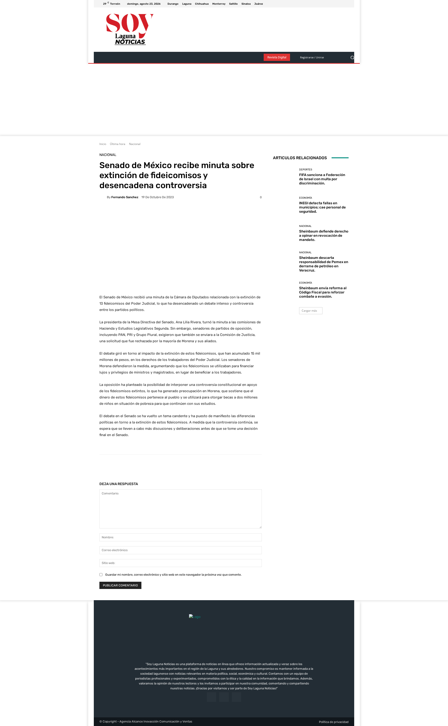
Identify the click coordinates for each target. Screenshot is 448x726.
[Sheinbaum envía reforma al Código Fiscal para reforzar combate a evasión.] (284, 290)
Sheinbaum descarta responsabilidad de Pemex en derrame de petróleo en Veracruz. (323, 264)
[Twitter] (346, 4)
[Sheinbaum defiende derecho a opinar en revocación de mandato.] (284, 233)
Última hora (117, 144)
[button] (352, 57)
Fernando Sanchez (124, 197)
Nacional (134, 144)
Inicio (102, 144)
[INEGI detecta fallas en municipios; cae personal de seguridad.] (284, 205)
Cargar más (309, 311)
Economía (305, 198)
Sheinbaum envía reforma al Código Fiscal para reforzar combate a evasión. (322, 292)
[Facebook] (334, 4)
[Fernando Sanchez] (103, 197)
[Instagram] (340, 4)
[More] (247, 466)
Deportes (305, 169)
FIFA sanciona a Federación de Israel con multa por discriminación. (322, 179)
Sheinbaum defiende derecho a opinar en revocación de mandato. (323, 235)
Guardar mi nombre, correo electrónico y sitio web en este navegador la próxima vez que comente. (173, 574)
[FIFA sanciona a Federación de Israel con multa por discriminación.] (284, 177)
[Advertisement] (224, 101)
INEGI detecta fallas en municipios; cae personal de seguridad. (322, 207)
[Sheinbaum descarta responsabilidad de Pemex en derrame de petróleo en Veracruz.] (284, 261)
